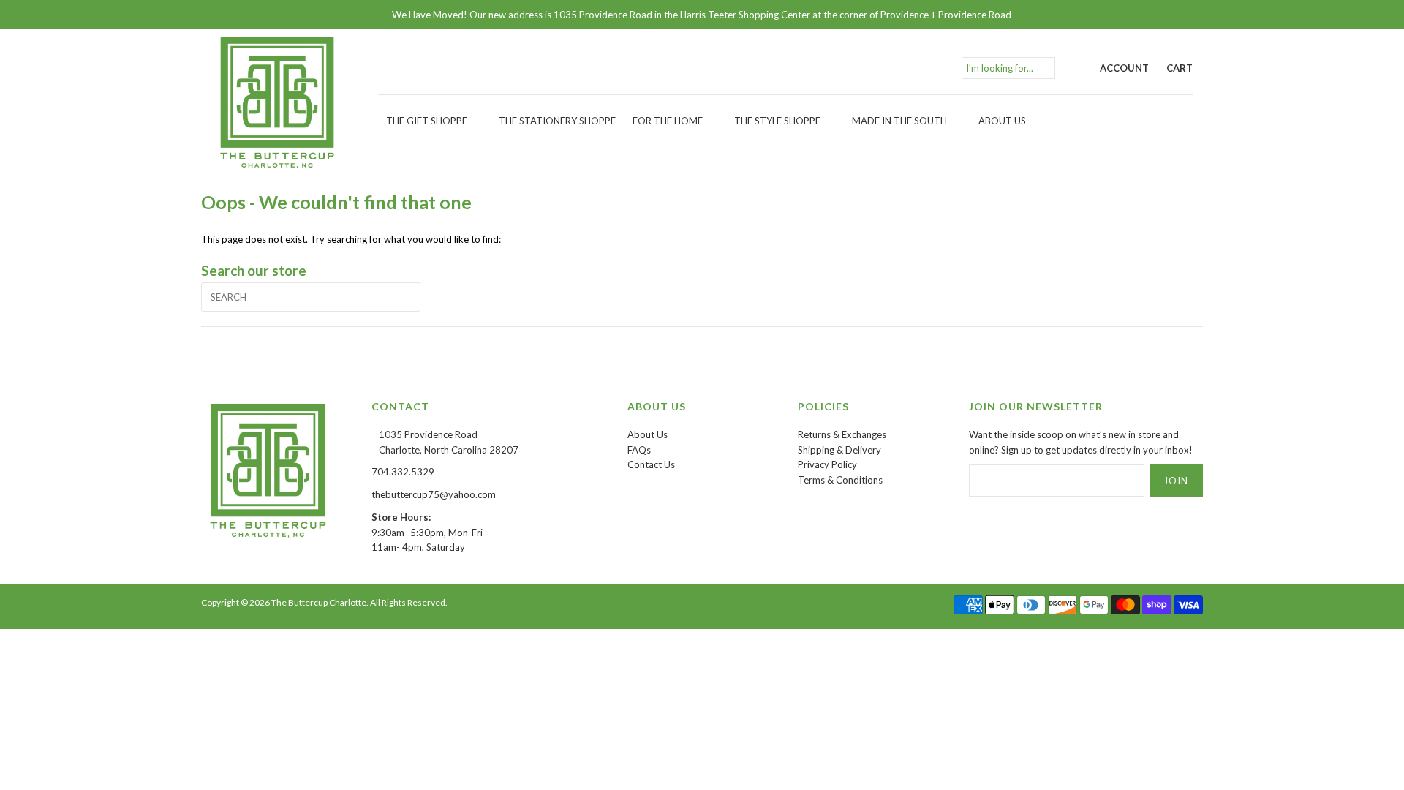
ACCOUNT (1124, 68)
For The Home (668, 121)
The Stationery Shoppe (557, 121)
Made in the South (899, 121)
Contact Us (651, 464)
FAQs (639, 450)
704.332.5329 (402, 472)
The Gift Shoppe (426, 121)
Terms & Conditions (840, 480)
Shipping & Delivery (839, 450)
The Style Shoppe (777, 121)
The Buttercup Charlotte (318, 602)
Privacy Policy (827, 464)
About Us (1002, 121)
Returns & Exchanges (842, 434)
